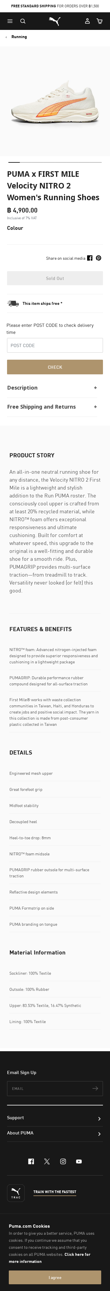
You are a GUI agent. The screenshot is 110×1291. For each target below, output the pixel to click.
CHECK (55, 367)
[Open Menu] (11, 21)
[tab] (14, 162)
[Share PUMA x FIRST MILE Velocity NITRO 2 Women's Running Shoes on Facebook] (89, 258)
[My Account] (87, 21)
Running (19, 36)
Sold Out (55, 278)
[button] (11, 21)
